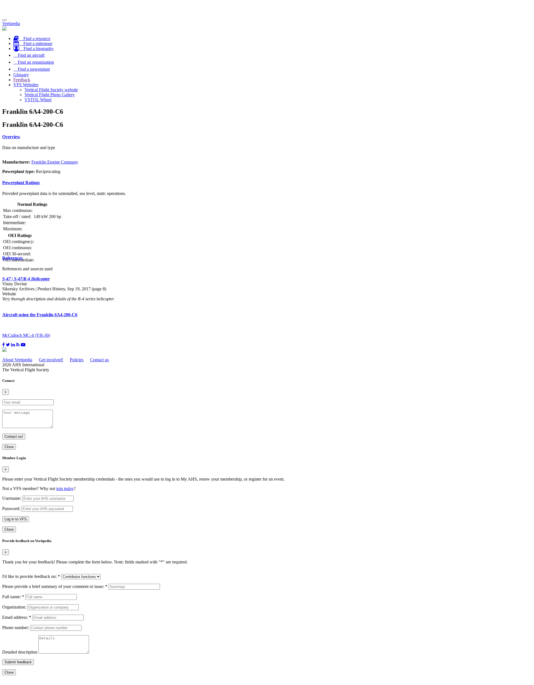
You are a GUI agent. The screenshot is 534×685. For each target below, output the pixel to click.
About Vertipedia (17, 359)
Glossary (21, 74)
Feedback (21, 79)
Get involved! (51, 359)
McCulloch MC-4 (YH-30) (26, 335)
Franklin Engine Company (54, 162)
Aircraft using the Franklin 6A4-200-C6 (39, 314)
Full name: (13, 596)
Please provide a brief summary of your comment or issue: (54, 586)
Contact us (99, 359)
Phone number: (15, 627)
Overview (11, 136)
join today (65, 488)
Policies (76, 359)
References (12, 258)
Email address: (16, 617)
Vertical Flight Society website (51, 89)
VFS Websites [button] (25, 84)
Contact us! (13, 436)
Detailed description (19, 652)
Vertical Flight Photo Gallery (49, 94)
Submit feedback (18, 662)
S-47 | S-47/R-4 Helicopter (26, 278)
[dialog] (267, 494)
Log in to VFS (15, 519)
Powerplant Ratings (21, 182)
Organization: (14, 607)
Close (9, 447)
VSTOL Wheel (37, 99)
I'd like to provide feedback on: (31, 576)
